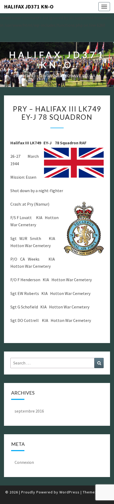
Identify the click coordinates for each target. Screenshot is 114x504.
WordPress (69, 492)
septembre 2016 (29, 411)
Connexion (24, 462)
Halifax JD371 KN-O (29, 6)
